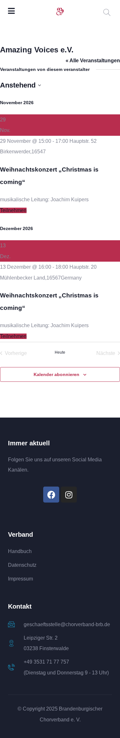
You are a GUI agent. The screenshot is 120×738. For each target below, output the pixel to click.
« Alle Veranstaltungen (93, 60)
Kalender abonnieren (56, 374)
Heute (60, 352)
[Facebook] (51, 495)
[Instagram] (69, 495)
